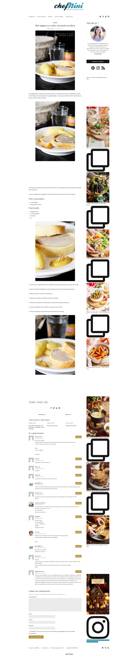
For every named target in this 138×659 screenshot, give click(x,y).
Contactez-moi (69, 16)
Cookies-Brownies (71, 425)
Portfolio (50, 16)
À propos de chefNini (34, 648)
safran (45, 402)
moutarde (39, 402)
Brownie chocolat (52, 425)
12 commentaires (59, 28)
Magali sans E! (38, 571)
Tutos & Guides (41, 16)
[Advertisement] (55, 175)
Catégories (31, 16)
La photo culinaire (58, 16)
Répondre (78, 437)
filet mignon (32, 402)
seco (36, 532)
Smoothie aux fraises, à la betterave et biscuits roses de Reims (36, 427)
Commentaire (33, 597)
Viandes (55, 22)
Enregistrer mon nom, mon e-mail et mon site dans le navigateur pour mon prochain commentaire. (52, 632)
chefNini (38, 483)
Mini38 (36, 516)
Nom (30, 614)
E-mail (31, 619)
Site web (31, 625)
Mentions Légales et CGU (57, 648)
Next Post (68, 414)
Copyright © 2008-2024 (72, 648)
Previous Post (42, 414)
